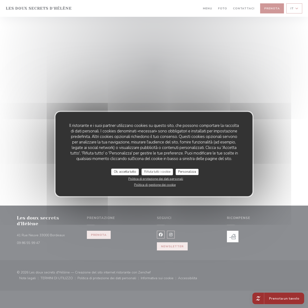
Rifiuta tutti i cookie (157, 172)
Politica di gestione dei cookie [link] (155, 185)
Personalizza (187, 172)
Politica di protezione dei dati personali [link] (155, 179)
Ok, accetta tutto (125, 172)
